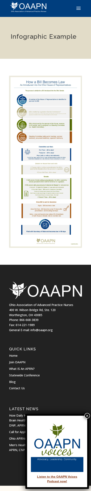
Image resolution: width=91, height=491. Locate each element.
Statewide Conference (24, 375)
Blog (12, 382)
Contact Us (17, 388)
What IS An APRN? (22, 369)
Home (13, 356)
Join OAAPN (17, 362)
